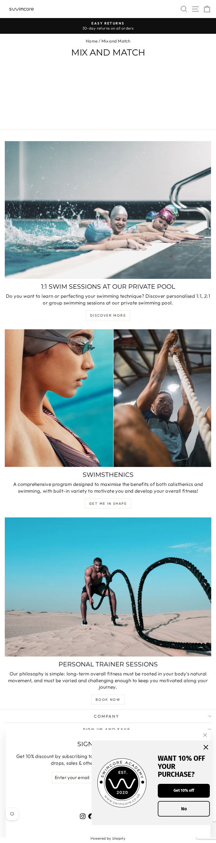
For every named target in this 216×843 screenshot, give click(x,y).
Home (92, 41)
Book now (108, 699)
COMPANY (106, 716)
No (184, 808)
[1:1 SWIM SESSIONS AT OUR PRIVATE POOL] (108, 210)
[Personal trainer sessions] (108, 587)
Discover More (108, 315)
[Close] (206, 747)
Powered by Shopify (108, 838)
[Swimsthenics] (108, 398)
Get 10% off (184, 790)
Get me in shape (108, 503)
